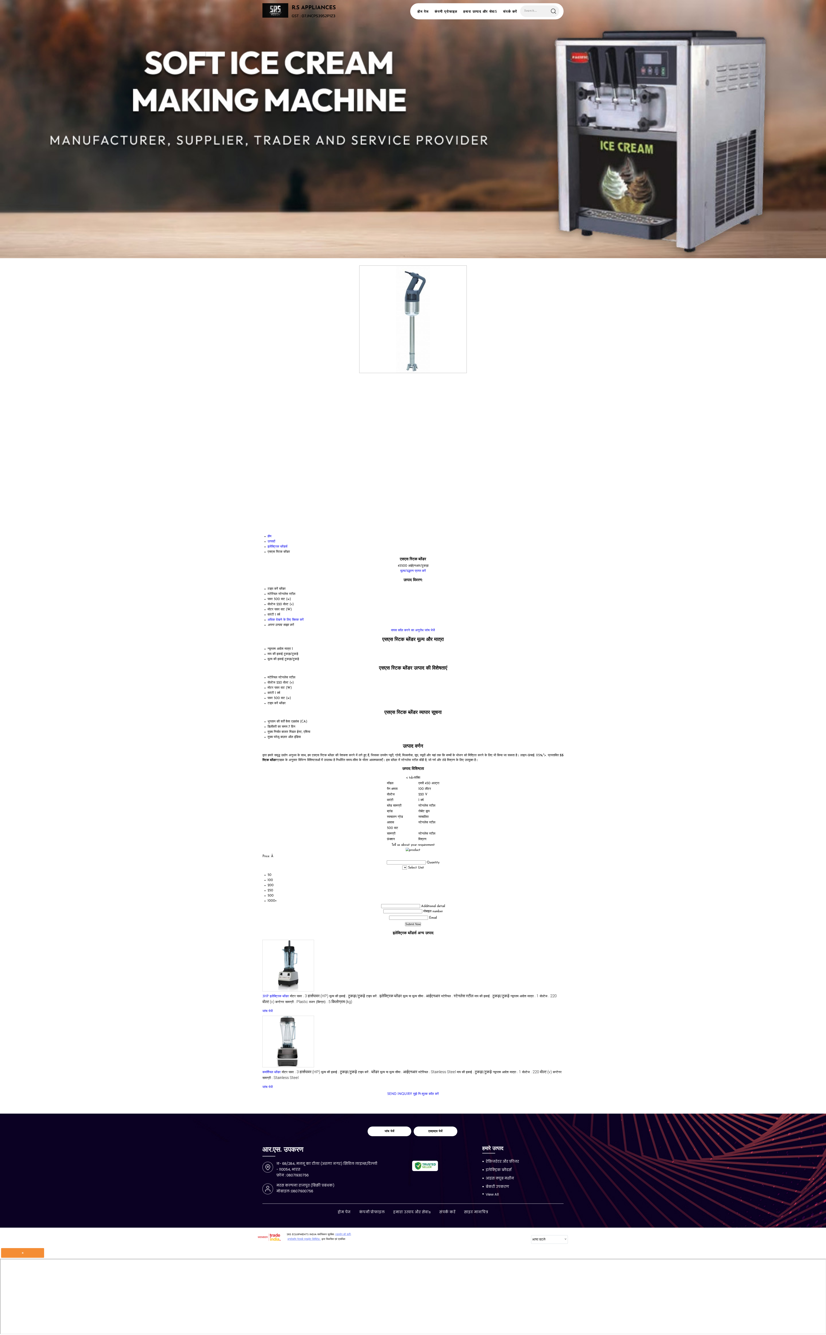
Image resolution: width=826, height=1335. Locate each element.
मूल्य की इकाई (276, 659)
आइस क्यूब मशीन (500, 1178)
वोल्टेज (271, 682)
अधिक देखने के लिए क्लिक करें (286, 620)
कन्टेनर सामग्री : (291, 1002)
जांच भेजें (430, 630)
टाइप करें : (384, 996)
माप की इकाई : (492, 996)
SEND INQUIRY (399, 1094)
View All (492, 1194)
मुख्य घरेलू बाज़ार (277, 737)
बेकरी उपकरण (497, 1186)
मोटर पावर (274, 688)
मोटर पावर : (309, 996)
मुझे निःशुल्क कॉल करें (426, 1094)
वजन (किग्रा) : (330, 1002)
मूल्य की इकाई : (347, 996)
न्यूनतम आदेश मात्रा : (524, 996)
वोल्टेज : (537, 1072)
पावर (270, 698)
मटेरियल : (457, 996)
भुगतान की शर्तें (276, 721)
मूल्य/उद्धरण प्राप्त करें (413, 571)
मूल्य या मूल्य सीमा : (421, 996)
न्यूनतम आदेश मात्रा (279, 649)
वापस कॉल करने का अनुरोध (407, 630)
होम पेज (423, 12)
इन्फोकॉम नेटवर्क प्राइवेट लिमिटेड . (304, 1239)
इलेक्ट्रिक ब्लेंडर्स (499, 1169)
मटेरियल (272, 677)
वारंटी (271, 693)
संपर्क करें (510, 12)
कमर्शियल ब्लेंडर (271, 1072)
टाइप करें (273, 703)
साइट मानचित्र (476, 1212)
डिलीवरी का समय (277, 726)
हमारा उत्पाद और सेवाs (480, 12)
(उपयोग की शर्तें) (343, 1234)
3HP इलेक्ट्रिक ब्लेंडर (275, 996)
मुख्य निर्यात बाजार (278, 732)
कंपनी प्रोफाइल (446, 12)
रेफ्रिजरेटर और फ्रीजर (502, 1161)
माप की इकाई (275, 654)
